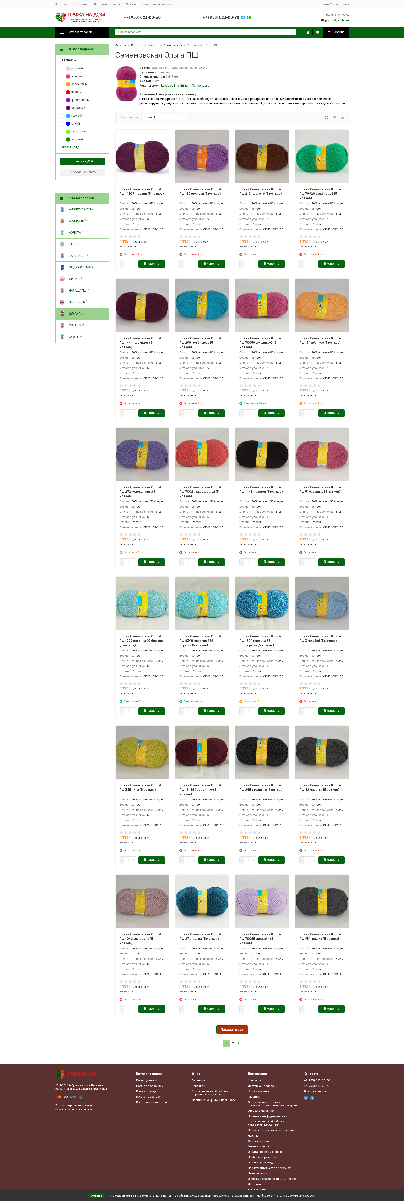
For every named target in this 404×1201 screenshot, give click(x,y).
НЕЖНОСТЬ (77, 302)
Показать (78, 161)
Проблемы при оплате (263, 1157)
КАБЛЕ (73, 244)
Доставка (254, 1184)
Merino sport (200, 85)
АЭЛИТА (75, 232)
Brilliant (185, 85)
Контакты (61, 4)
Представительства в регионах (73, 1109)
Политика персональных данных (74, 1105)
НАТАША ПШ (77, 290)
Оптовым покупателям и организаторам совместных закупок (272, 1103)
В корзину (151, 263)
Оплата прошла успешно (265, 1151)
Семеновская (173, 45)
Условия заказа (258, 1091)
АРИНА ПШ (76, 221)
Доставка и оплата (107, 4)
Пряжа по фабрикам (144, 45)
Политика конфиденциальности (214, 1100)
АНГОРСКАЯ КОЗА (81, 209)
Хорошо (96, 1195)
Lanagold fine (170, 85)
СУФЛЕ (74, 337)
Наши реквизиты (259, 1173)
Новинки (253, 1135)
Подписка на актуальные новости (271, 1130)
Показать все (232, 1030)
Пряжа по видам (147, 1091)
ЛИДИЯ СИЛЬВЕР (81, 267)
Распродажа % (146, 1080)
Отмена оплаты (258, 1146)
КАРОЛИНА (76, 255)
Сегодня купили (259, 1141)
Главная (120, 45)
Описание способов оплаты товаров (272, 1178)
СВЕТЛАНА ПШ (79, 325)
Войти (325, 4)
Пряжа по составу (148, 1096)
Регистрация (340, 4)
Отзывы (131, 4)
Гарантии (81, 4)
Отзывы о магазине (261, 1110)
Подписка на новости (157, 4)
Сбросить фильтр (82, 172)
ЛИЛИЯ (74, 279)
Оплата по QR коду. (261, 1162)
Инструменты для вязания (154, 1102)
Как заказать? (257, 1189)
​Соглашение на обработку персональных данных (210, 1093)
